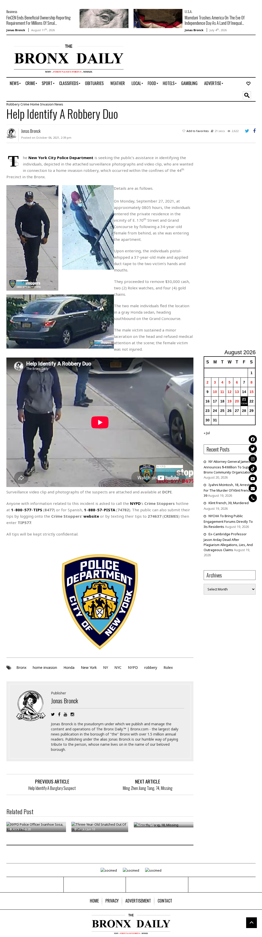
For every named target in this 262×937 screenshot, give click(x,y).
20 (237, 401)
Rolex (168, 667)
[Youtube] (253, 478)
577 (27, 509)
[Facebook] (253, 439)
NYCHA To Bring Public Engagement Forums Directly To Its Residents (228, 521)
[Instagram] (253, 459)
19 (229, 401)
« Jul (207, 433)
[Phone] (253, 498)
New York (89, 667)
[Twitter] (253, 449)
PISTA (109, 509)
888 (91, 509)
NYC (118, 667)
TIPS (37, 509)
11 (222, 392)
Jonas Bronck (15, 30)
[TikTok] (253, 469)
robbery (150, 667)
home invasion (45, 667)
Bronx (21, 667)
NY (105, 667)
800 (18, 509)
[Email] (253, 488)
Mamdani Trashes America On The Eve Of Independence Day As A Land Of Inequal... (215, 20)
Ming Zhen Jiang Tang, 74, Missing (147, 788)
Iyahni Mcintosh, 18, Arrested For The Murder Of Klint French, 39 (228, 490)
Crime (24, 104)
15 (251, 392)
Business (11, 11)
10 (215, 392)
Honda (68, 667)
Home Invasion (42, 104)
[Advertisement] (233, 249)
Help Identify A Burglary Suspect (52, 788)
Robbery (13, 104)
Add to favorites (198, 131)
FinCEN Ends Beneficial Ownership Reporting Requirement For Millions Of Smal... (38, 20)
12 (229, 392)
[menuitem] (14, 83)
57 (99, 509)
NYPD (133, 667)
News (58, 104)
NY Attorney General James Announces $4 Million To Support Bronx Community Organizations (229, 467)
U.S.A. (188, 11)
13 (237, 392)
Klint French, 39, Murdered (229, 503)
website (91, 516)
